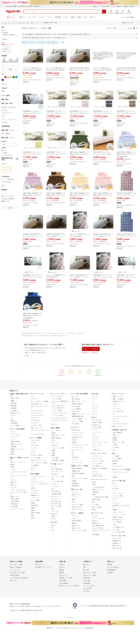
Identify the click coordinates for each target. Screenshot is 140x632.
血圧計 (32, 515)
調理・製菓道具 (76, 399)
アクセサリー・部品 (36, 425)
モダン (3, 117)
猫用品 (94, 482)
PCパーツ (33, 468)
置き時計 (115, 463)
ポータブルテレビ (35, 420)
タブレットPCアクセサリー (58, 405)
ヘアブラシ (34, 479)
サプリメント (75, 515)
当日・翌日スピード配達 (16, 564)
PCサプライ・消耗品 (36, 455)
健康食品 (74, 523)
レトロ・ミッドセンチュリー (9, 119)
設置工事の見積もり (15, 575)
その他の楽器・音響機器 (57, 460)
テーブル (115, 498)
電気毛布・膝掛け (15, 441)
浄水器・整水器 (15, 501)
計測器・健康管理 (76, 520)
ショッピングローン (15, 570)
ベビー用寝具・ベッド (98, 466)
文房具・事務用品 (117, 432)
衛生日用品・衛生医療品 (78, 473)
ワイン (94, 399)
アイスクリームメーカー (17, 508)
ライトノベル (54, 511)
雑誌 (52, 489)
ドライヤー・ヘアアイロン (38, 476)
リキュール (95, 406)
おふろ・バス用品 (96, 463)
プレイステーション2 (77, 450)
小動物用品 (95, 492)
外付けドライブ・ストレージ (38, 460)
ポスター (53, 518)
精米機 (12, 467)
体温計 (32, 517)
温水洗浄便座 (34, 505)
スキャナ (33, 453)
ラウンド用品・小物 (118, 411)
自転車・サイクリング (118, 396)
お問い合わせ (86, 591)
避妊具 (73, 476)
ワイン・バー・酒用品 (77, 421)
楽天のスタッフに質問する (90, 349)
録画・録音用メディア (36, 404)
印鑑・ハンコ (116, 435)
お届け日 (4, 147)
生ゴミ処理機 (14, 506)
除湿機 (12, 454)
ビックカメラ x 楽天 (11, 6)
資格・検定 (54, 513)
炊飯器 (12, 464)
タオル (114, 450)
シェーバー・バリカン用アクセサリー (39, 484)
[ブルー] (16, 77)
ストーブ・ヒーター (16, 434)
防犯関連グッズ (117, 541)
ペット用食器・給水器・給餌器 (100, 497)
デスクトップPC (35, 440)
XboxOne (74, 440)
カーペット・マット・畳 (119, 514)
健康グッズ (75, 525)
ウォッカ (94, 409)
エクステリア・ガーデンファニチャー (100, 531)
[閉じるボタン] (136, 34)
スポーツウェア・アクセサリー (121, 423)
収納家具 (115, 509)
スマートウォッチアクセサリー (59, 418)
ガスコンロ (13, 480)
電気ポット (13, 482)
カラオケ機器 (54, 458)
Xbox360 (74, 442)
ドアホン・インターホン (98, 518)
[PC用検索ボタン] (104, 11)
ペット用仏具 (95, 504)
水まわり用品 (75, 423)
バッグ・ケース (117, 409)
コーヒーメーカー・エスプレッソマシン (19, 472)
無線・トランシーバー (36, 427)
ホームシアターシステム (37, 415)
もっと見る (26, 355)
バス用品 (115, 445)
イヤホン (49, 17)
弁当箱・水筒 (75, 411)
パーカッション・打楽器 (57, 448)
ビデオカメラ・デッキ (36, 413)
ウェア (114, 414)
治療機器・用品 (76, 471)
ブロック (94, 447)
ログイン (123, 17)
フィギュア (95, 430)
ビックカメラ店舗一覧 (116, 6)
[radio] (2, 30)
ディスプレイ (34, 448)
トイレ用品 (115, 447)
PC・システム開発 (56, 506)
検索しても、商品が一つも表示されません (36, 352)
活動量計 (33, 508)
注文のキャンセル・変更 (89, 572)
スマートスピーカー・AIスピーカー (39, 430)
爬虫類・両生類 (96, 499)
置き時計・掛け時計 (118, 517)
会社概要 (125, 6)
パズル (94, 435)
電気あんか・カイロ (16, 444)
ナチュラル (4, 110)
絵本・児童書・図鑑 (56, 469)
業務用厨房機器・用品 (77, 416)
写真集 (53, 516)
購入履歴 (61, 572)
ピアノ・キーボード (56, 430)
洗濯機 (79, 17)
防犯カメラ (95, 520)
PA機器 (53, 433)
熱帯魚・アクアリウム (98, 489)
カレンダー (54, 484)
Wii (72, 455)
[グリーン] (14, 77)
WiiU (73, 452)
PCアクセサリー (35, 445)
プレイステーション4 (77, 435)
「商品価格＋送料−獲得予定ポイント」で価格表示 (34, 28)
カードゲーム (95, 437)
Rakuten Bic (13, 11)
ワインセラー (14, 487)
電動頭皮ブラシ (35, 495)
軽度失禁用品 (75, 486)
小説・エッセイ (55, 496)
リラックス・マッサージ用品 (79, 530)
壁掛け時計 (115, 461)
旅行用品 (115, 477)
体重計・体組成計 (35, 513)
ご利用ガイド (95, 6)
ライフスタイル (55, 486)
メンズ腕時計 (116, 456)
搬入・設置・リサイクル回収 (17, 572)
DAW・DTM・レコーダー (58, 435)
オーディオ (34, 399)
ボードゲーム (95, 440)
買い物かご (62, 564)
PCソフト (33, 470)
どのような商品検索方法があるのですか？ (36, 350)
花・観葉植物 (95, 534)
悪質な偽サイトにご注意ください (34, 610)
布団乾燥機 (13, 408)
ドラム (53, 440)
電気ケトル (13, 485)
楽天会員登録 (130, 17)
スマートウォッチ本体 (57, 415)
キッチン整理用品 (76, 409)
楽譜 (52, 479)
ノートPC (33, 443)
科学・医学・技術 (56, 504)
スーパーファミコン (77, 462)
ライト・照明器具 (15, 425)
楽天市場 (131, 6)
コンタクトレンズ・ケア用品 (79, 478)
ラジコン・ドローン (97, 432)
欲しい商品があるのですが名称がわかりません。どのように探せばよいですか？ (45, 348)
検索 (10, 69)
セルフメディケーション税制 (17, 610)
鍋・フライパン (76, 396)
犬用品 (94, 484)
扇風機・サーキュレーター (17, 449)
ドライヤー (42, 17)
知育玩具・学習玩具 (97, 422)
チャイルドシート (96, 473)
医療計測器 (75, 483)
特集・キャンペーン (40, 564)
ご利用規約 (110, 572)
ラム (93, 404)
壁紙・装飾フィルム (118, 519)
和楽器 (53, 455)
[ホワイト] (3, 77)
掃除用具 (115, 437)
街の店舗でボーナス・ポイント (43, 567)
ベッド (114, 491)
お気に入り (62, 567)
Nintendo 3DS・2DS (77, 437)
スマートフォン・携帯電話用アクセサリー (60, 402)
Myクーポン (62, 575)
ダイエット (75, 518)
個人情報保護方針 (111, 570)
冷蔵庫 (72, 17)
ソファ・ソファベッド (118, 493)
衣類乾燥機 (13, 405)
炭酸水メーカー (15, 496)
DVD (52, 530)
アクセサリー (54, 445)
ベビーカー (95, 471)
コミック (53, 466)
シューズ (115, 406)
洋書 (52, 508)
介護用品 (74, 481)
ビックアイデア (32, 17)
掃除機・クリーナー (16, 413)
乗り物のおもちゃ (96, 425)
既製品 (3, 91)
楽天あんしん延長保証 (15, 567)
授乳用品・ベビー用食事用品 (99, 468)
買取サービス (13, 580)
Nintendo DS (75, 457)
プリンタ (33, 450)
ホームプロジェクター (36, 410)
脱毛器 (32, 488)
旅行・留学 (54, 474)
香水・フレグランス (77, 509)
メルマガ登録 (86, 580)
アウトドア (115, 421)
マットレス (115, 486)
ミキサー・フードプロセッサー (19, 490)
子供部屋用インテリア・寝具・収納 (121, 506)
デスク (114, 500)
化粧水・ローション (77, 494)
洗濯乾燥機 (13, 403)
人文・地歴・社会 (56, 491)
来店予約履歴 (62, 580)
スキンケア (75, 492)
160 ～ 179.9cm (6, 133)
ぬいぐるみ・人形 (96, 420)
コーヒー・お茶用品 (77, 418)
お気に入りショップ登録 (89, 575)
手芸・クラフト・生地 (118, 442)
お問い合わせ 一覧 (68, 628)
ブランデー (95, 411)
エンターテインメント (57, 471)
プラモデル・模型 (96, 427)
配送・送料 (86, 564)
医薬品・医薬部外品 (77, 468)
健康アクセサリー (76, 528)
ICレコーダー (34, 418)
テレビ (85, 17)
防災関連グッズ (96, 523)
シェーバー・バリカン (36, 481)
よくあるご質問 (105, 6)
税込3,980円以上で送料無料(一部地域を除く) (29, 6)
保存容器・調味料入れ (77, 404)
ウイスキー (95, 396)
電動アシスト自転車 (118, 399)
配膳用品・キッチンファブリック (80, 414)
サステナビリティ (78, 628)
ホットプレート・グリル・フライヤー (19, 476)
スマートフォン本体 (56, 396)
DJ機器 (53, 450)
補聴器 (32, 503)
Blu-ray (53, 525)
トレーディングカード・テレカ (100, 442)
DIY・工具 (95, 515)
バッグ (114, 474)
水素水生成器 (14, 504)
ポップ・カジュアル (7, 112)
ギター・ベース (55, 443)
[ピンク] (11, 77)
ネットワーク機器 (35, 458)
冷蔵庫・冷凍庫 (15, 398)
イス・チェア (116, 503)
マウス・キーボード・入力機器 (39, 463)
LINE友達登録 (86, 583)
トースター (13, 469)
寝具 (28, 22)
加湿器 (12, 451)
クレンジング (75, 497)
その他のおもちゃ (96, 450)
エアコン (65, 17)
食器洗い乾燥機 (15, 499)
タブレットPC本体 (56, 399)
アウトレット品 (117, 538)
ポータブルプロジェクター (38, 434)
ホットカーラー (35, 490)
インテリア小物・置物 (118, 532)
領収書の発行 (86, 577)
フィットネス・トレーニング (120, 416)
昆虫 (93, 502)
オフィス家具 (116, 529)
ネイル (73, 502)
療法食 (94, 509)
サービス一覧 (58, 628)
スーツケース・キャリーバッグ (121, 472)
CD (52, 527)
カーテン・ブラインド (118, 512)
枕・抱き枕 (115, 488)
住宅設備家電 (14, 423)
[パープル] (3, 80)
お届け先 (4, 141)
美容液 (73, 499)
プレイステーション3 (77, 447)
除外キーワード (6, 201)
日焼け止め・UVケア (77, 507)
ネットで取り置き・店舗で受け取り (19, 577)
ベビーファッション (97, 458)
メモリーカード (35, 422)
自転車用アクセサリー (118, 401)
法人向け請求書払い (64, 583)
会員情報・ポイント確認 (65, 577)
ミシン (12, 418)
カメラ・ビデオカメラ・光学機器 (39, 401)
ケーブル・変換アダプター (58, 408)
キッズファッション (97, 456)
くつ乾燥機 (13, 410)
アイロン (13, 415)
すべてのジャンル (5, 22)
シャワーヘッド (35, 498)
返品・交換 (86, 570)
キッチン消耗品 (76, 406)
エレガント (4, 115)
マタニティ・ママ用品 (98, 461)
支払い (85, 567)
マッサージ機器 (35, 500)
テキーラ (94, 414)
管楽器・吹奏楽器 (56, 438)
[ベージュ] (8, 77)
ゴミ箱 (114, 524)
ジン (93, 401)
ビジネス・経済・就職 (57, 481)
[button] (2, 60)
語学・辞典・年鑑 (56, 501)
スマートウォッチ (117, 466)
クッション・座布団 (118, 496)
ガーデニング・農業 (97, 528)
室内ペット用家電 (96, 507)
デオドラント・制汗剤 (77, 504)
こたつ (12, 439)
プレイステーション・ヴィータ (80, 445)
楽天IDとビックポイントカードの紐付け (69, 585)
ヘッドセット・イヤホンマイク (59, 413)
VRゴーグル (54, 424)
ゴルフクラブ (116, 404)
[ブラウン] (5, 77)
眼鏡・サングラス (117, 426)
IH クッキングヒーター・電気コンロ (19, 493)
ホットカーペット (15, 436)
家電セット (22, 17)
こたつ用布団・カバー (118, 527)
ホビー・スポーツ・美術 (57, 476)
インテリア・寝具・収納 (18, 22)
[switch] (17, 159)
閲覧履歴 (61, 570)
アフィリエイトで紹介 (89, 585)
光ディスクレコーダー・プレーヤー (39, 407)
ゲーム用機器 (34, 465)
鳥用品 (94, 494)
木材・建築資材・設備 (98, 525)
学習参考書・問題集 (56, 494)
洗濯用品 (115, 440)
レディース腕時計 (117, 458)
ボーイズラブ (54, 499)
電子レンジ (92, 17)
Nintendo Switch (76, 430)
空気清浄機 (58, 17)
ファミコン (75, 459)
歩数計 (32, 510)
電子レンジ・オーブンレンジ (18, 462)
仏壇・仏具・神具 (117, 548)
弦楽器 (53, 453)
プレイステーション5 (77, 432)
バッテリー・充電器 (56, 410)
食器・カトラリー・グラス (79, 401)
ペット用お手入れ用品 (98, 487)
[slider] (1, 62)
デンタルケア (34, 493)
